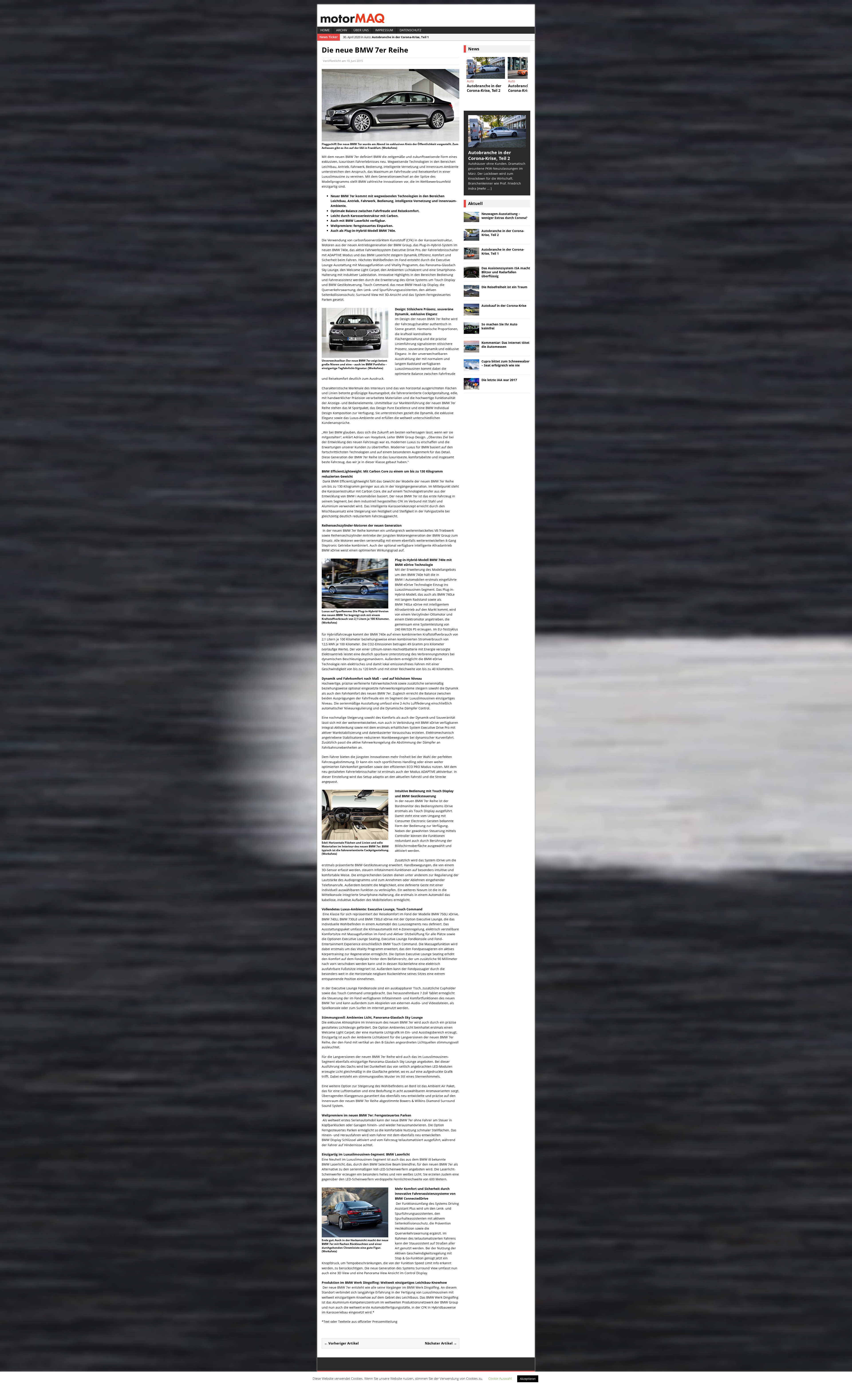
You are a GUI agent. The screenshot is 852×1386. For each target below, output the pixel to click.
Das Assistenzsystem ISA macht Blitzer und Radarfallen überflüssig (505, 272)
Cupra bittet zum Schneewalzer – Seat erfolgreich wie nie (505, 363)
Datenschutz (410, 30)
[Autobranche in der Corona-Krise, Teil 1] (471, 256)
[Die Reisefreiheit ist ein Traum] (527, 68)
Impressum (384, 30)
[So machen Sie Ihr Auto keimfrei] (471, 331)
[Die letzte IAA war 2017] (471, 387)
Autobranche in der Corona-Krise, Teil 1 (502, 251)
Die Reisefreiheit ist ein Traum (504, 287)
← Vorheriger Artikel (341, 1343)
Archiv (341, 30)
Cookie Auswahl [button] (500, 1378)
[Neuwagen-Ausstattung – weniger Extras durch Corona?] (471, 219)
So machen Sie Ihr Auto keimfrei (499, 326)
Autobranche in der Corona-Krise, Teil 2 (502, 233)
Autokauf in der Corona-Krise (503, 305)
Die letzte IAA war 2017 (499, 380)
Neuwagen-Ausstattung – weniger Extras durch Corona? (504, 216)
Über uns (361, 30)
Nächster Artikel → (441, 1343)
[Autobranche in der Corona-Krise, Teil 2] (497, 145)
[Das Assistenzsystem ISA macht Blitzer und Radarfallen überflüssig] (485, 68)
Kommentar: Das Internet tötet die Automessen (505, 345)
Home (325, 30)
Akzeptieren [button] (528, 1379)
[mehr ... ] (484, 188)
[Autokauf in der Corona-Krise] (471, 313)
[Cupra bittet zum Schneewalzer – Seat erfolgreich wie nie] (471, 368)
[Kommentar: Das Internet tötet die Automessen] (471, 350)
